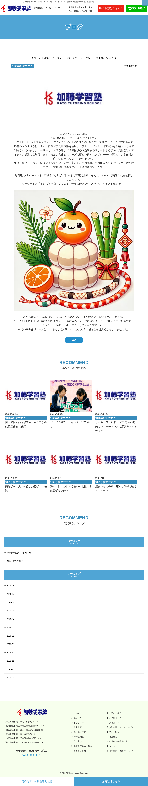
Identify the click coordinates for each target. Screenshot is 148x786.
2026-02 (10, 636)
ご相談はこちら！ (112, 8)
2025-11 (10, 661)
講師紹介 (78, 718)
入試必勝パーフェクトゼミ (121, 727)
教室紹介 (113, 737)
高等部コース (115, 723)
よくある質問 (80, 751)
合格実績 (78, 741)
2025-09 (10, 678)
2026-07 (10, 594)
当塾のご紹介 (115, 713)
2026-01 (10, 644)
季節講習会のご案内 (83, 746)
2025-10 (10, 669)
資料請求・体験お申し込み (37, 781)
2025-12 (10, 652)
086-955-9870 (82, 11)
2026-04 (10, 619)
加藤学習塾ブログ (15, 561)
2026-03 (10, 627)
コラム (77, 755)
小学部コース (115, 718)
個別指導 (78, 727)
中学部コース (80, 723)
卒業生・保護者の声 (118, 741)
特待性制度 (79, 737)
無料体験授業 (80, 732)
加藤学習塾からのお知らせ (19, 552)
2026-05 (10, 611)
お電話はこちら (111, 781)
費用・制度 (114, 732)
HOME (77, 713)
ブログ (112, 746)
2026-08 (10, 585)
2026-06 (10, 602)
